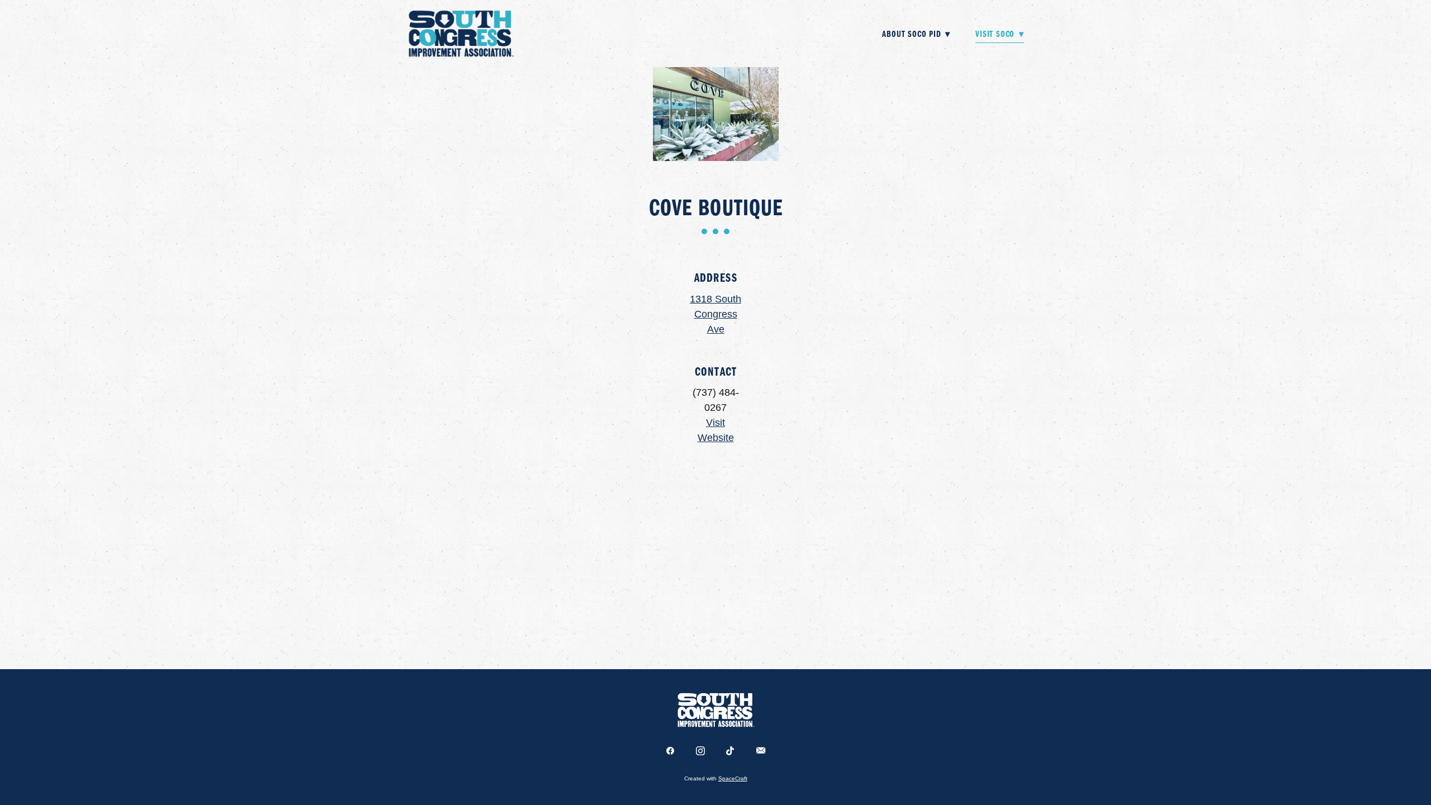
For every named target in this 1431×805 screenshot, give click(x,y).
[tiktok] (730, 751)
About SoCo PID (916, 33)
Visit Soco (999, 33)
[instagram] (700, 751)
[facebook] (670, 751)
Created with (715, 778)
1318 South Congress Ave (715, 314)
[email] (760, 751)
